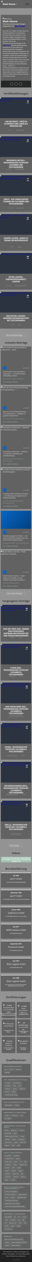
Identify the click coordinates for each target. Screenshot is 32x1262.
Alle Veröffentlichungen (14, 335)
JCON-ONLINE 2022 (12, 755)
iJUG (19, 324)
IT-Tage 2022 (12, 676)
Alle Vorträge (14, 846)
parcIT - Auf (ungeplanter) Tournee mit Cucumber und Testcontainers (16, 201)
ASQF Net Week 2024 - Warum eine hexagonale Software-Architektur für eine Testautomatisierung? (16, 632)
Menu (27, 4)
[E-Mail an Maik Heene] (11, 84)
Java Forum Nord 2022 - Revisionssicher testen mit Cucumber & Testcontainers (16, 710)
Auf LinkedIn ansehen (10, 382)
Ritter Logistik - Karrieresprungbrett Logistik (16, 279)
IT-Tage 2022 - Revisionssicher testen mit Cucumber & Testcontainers (16, 671)
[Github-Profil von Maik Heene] (20, 84)
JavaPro (20, 247)
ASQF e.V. (12, 637)
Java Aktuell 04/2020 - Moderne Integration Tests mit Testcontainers (16, 318)
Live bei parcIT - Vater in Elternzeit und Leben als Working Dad (16, 123)
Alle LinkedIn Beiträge (14, 593)
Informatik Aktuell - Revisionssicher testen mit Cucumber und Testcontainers (16, 163)
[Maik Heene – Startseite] (11, 4)
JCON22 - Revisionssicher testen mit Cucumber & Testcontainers (16, 749)
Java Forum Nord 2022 (16, 715)
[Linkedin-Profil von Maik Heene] (16, 84)
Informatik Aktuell (19, 169)
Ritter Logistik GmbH (20, 285)
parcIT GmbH (20, 26)
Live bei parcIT (20, 130)
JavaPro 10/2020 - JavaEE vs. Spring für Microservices (16, 239)
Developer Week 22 (16, 833)
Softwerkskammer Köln (12, 794)
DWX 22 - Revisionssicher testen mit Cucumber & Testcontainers (16, 826)
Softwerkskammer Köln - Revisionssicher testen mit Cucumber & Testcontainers (16, 789)
